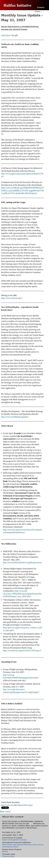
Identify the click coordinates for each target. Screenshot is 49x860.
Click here (6, 35)
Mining (5, 851)
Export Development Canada (14, 840)
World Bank (7, 845)
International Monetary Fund (25, 845)
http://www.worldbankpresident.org (16, 805)
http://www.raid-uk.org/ (11, 298)
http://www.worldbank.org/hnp (14, 417)
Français (40, 7)
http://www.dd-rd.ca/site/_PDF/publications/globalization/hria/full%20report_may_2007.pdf (22, 594)
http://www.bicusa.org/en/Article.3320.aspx (22, 650)
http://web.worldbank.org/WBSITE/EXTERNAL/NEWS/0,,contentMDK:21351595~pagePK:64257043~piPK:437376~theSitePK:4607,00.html (22, 190)
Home (37, 11)
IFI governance (8, 856)
